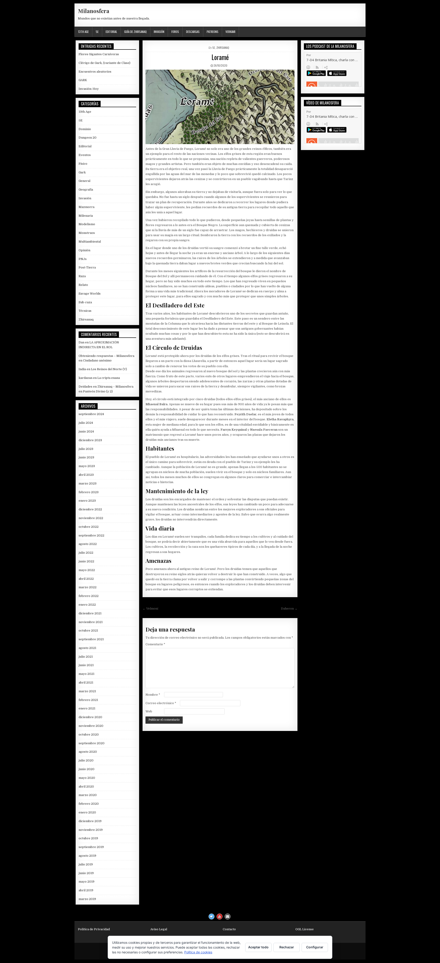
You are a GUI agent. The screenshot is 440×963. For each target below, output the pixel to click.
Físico (83, 163)
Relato (83, 285)
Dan (81, 342)
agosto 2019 (87, 855)
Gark (82, 172)
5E (97, 31)
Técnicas (85, 310)
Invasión (159, 31)
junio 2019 (86, 873)
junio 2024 (86, 431)
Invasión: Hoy (89, 88)
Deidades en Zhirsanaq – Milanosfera (106, 386)
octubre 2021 (88, 630)
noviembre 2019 (91, 830)
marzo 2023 (87, 483)
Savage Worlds (90, 293)
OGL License (304, 929)
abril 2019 (86, 890)
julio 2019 (86, 864)
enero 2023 (87, 500)
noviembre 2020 (91, 726)
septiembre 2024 (91, 414)
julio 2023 (86, 449)
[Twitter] (211, 916)
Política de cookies (198, 952)
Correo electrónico (161, 703)
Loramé (220, 57)
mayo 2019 (86, 881)
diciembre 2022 (90, 509)
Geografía (86, 189)
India (82, 369)
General (84, 181)
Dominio (85, 129)
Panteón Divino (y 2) (98, 391)
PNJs (83, 259)
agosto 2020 (88, 751)
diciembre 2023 (90, 440)
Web (149, 711)
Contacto (229, 929)
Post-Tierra (87, 267)
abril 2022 (86, 578)
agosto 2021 (87, 648)
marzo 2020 (88, 795)
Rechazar (286, 947)
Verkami (230, 31)
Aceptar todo (258, 947)
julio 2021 (86, 656)
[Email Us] (228, 916)
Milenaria (86, 215)
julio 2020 (86, 760)
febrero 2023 (89, 492)
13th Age (83, 31)
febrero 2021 (88, 700)
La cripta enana (108, 378)
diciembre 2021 (90, 613)
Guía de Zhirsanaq (135, 31)
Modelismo (87, 224)
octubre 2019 (88, 838)
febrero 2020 (89, 803)
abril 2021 (86, 682)
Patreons (212, 31)
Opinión (84, 250)
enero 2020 (87, 812)
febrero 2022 (89, 596)
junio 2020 (86, 769)
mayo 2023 (87, 466)
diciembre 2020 (90, 717)
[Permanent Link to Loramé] (220, 107)
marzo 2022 (87, 587)
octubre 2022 (89, 526)
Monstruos (87, 233)
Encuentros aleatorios (95, 71)
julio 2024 (86, 422)
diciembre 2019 (90, 821)
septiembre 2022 (91, 535)
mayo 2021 (86, 674)
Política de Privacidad (94, 929)
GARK (83, 80)
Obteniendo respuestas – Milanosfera (106, 356)
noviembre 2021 (91, 622)
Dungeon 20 (87, 137)
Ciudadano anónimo (97, 360)
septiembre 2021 (91, 639)
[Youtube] (220, 916)
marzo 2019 (87, 899)
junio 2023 (86, 457)
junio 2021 (86, 665)
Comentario (155, 644)
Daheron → (289, 608)
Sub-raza (85, 302)
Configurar (314, 947)
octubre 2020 (89, 734)
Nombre (153, 694)
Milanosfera (93, 10)
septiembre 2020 (91, 743)
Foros (175, 31)
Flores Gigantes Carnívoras (99, 54)
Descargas (193, 31)
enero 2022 (87, 604)
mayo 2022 (87, 570)
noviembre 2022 (91, 518)
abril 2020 (86, 786)
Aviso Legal (158, 929)
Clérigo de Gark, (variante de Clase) (104, 63)
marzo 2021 (87, 691)
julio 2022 (86, 552)
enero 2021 (87, 708)
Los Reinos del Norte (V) (109, 369)
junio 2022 (86, 561)
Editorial (111, 31)
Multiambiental (90, 241)
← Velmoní (150, 608)
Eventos (85, 155)
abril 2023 (86, 474)
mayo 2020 (87, 778)
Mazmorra (86, 207)
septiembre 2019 (91, 847)
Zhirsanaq (222, 47)
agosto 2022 (88, 544)
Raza (82, 276)
